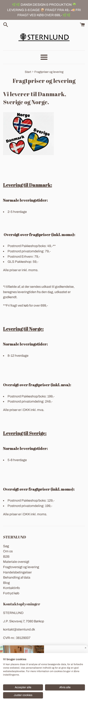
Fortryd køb (11, 593)
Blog (6, 582)
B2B (6, 556)
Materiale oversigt (16, 561)
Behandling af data (16, 577)
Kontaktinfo (11, 588)
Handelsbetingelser (17, 572)
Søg (6, 546)
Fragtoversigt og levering (21, 567)
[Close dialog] (85, 647)
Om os (8, 551)
